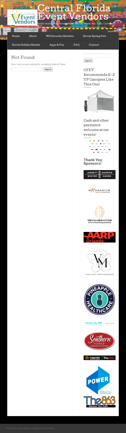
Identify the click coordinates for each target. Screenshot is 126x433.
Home (16, 36)
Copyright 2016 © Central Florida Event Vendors (30, 428)
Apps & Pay (56, 45)
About (33, 36)
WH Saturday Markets (60, 36)
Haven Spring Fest (94, 36)
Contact (94, 45)
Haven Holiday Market (26, 45)
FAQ (76, 45)
